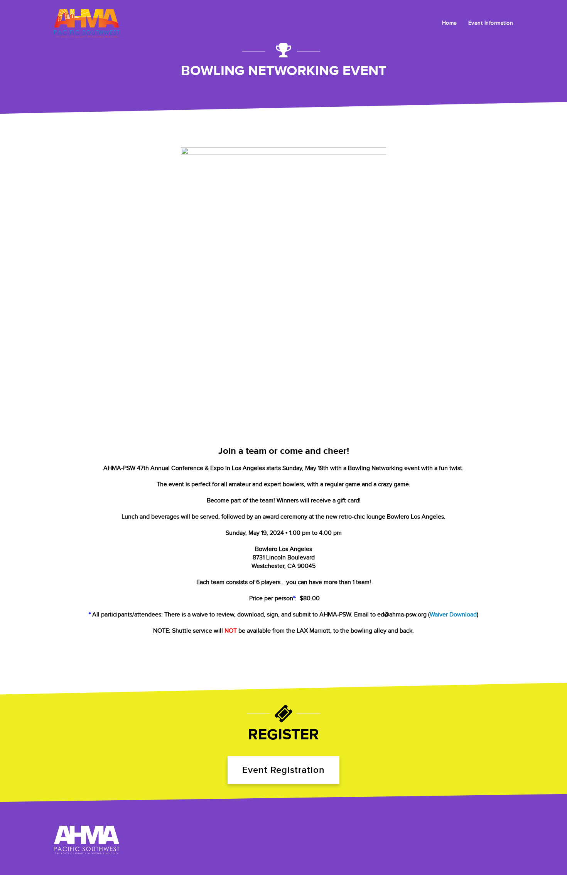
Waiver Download (453, 614)
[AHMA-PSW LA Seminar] (86, 840)
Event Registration (283, 770)
